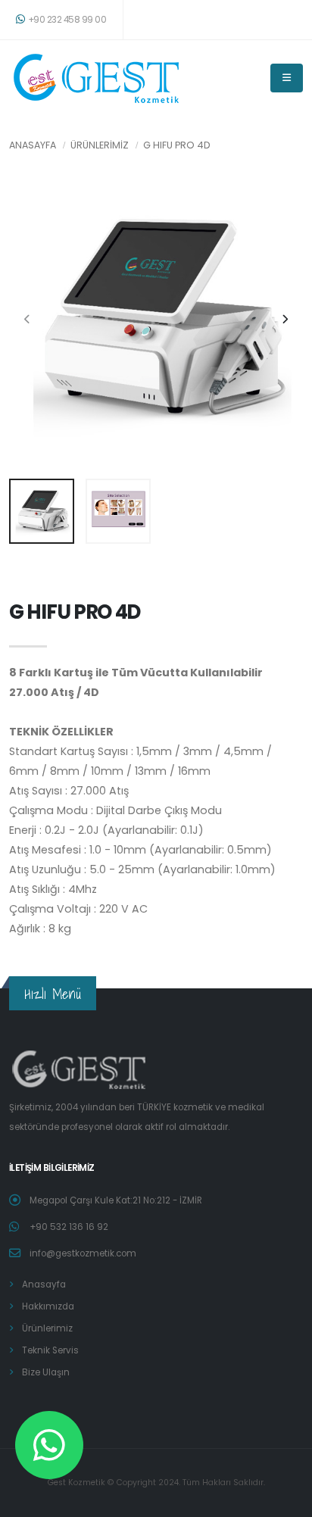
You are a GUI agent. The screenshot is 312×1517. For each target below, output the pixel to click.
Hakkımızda (48, 1306)
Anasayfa (44, 1284)
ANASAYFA (32, 145)
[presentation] (28, 319)
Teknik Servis (50, 1350)
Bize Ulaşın (46, 1372)
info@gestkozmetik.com (83, 1253)
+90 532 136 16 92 (69, 1227)
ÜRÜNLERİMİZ (99, 145)
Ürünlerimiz (47, 1328)
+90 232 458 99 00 (67, 20)
